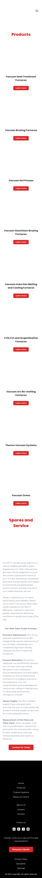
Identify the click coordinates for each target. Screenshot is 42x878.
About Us (21, 805)
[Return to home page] (19, 10)
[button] (21, 88)
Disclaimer (21, 864)
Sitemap (21, 868)
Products (21, 788)
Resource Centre (21, 797)
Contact (21, 814)
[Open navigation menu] (37, 11)
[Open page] (21, 57)
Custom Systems (21, 792)
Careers (21, 809)
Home (21, 783)
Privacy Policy (21, 859)
